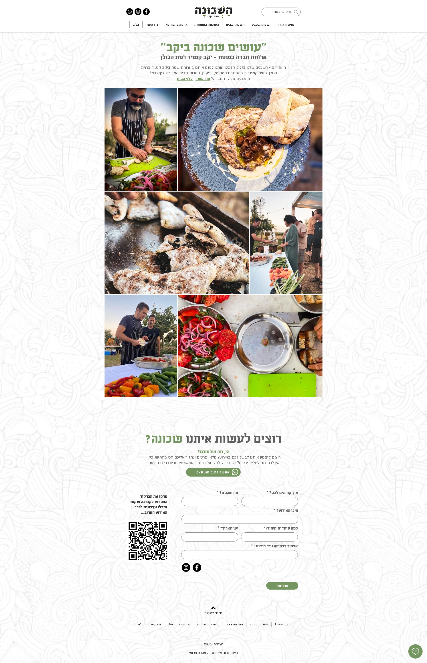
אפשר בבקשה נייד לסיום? (276, 546)
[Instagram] (138, 11)
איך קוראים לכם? (283, 492)
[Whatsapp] (129, 11)
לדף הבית (185, 78)
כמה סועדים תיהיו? (282, 528)
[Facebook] (146, 11)
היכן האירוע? (287, 510)
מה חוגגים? (229, 492)
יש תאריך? (229, 528)
